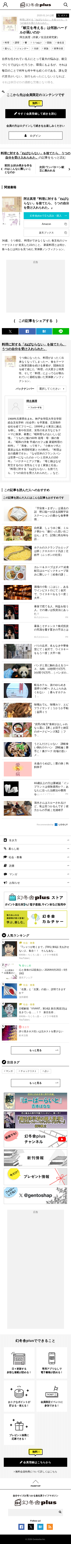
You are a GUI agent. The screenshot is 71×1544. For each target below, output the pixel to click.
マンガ (13, 874)
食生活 (60, 42)
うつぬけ (37, 42)
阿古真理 (32, 400)
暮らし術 (14, 848)
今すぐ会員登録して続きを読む (37, 113)
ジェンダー (22, 48)
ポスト (64, 15)
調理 (17, 42)
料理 (7, 42)
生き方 (13, 840)
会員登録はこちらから (37, 1462)
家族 (46, 48)
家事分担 (58, 48)
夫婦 (36, 48)
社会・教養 (15, 857)
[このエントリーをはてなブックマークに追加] (40, 1527)
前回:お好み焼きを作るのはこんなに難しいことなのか (18, 169)
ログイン (35, 135)
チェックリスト (29, 1071)
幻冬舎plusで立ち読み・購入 (46, 215)
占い (46, 1071)
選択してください (49, 388)
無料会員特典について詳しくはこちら (36, 1471)
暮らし (8, 48)
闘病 (49, 42)
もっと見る (35, 1050)
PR (66, 617)
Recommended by (45, 824)
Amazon (46, 224)
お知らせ (14, 882)
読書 (11, 865)
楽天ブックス (46, 232)
